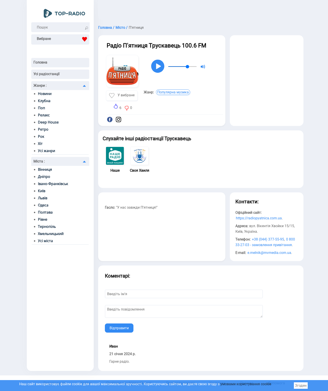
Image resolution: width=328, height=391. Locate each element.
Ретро (43, 129)
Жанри (40, 85)
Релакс (44, 115)
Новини (45, 93)
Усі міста (45, 240)
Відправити (119, 328)
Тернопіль (47, 226)
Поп (41, 107)
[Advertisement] (200, 11)
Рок (41, 136)
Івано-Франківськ (53, 183)
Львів (42, 198)
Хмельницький (51, 233)
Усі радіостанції (46, 74)
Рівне (42, 219)
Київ (41, 190)
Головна (40, 62)
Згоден (301, 385)
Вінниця (45, 169)
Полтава (45, 212)
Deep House (48, 122)
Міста (39, 161)
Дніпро (44, 176)
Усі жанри (46, 150)
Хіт (40, 143)
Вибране (44, 39)
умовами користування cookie (245, 384)
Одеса (43, 205)
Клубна (44, 100)
